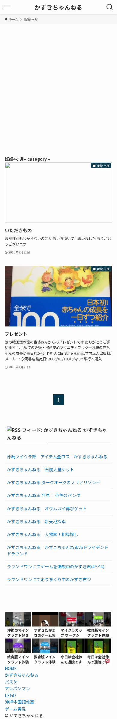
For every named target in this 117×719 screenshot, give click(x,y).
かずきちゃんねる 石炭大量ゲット (40, 469)
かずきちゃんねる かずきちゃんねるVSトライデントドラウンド (57, 550)
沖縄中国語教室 (19, 702)
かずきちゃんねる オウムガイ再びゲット (47, 508)
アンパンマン (17, 688)
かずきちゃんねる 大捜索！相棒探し (42, 534)
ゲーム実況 (15, 709)
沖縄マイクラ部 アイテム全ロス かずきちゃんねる (57, 457)
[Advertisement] (58, 85)
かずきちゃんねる (58, 7)
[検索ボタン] (110, 7)
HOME (11, 668)
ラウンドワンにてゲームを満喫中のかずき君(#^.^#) (55, 566)
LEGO (10, 695)
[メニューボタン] (7, 7)
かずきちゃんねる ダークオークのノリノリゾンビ (53, 482)
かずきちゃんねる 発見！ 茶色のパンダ (43, 495)
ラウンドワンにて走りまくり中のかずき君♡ (49, 579)
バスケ (11, 682)
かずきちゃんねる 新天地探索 (36, 521)
